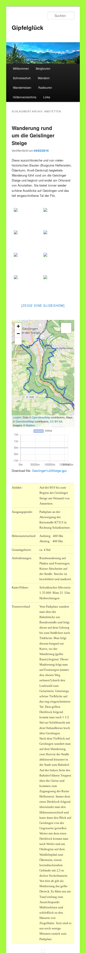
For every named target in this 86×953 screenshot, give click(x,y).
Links (46, 97)
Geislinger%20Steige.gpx (49, 470)
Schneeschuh (22, 78)
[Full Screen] (18, 341)
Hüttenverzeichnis (24, 97)
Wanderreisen (22, 87)
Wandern (44, 78)
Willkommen (21, 68)
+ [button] (18, 326)
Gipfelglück (27, 27)
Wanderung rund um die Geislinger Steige (33, 135)
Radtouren (45, 87)
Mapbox (30, 425)
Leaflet (17, 417)
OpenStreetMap (41, 417)
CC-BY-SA (56, 421)
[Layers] (66, 328)
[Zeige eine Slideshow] (43, 305)
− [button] (18, 334)
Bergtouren (43, 68)
